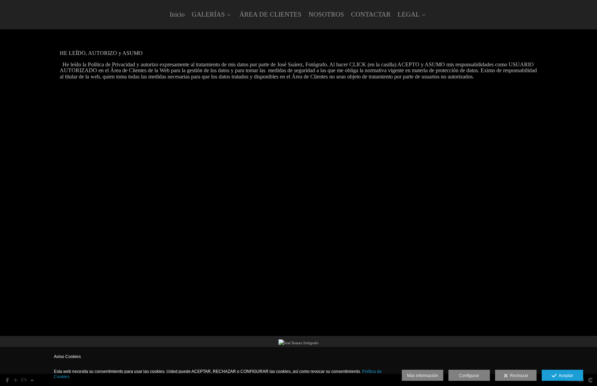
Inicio (177, 14)
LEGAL (409, 14)
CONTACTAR (371, 14)
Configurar (469, 375)
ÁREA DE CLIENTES (270, 14)
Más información (422, 375)
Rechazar (518, 375)
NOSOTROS (326, 14)
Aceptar (565, 375)
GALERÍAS (208, 14)
